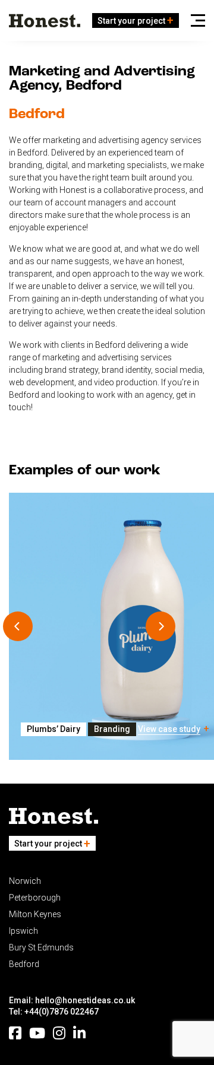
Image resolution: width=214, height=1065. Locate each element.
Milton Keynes (35, 914)
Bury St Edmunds (41, 947)
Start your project (131, 21)
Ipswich (23, 931)
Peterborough (35, 897)
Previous (18, 626)
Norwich (25, 881)
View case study (169, 729)
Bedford (24, 964)
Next (160, 626)
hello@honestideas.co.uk (85, 1000)
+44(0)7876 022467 (61, 1011)
